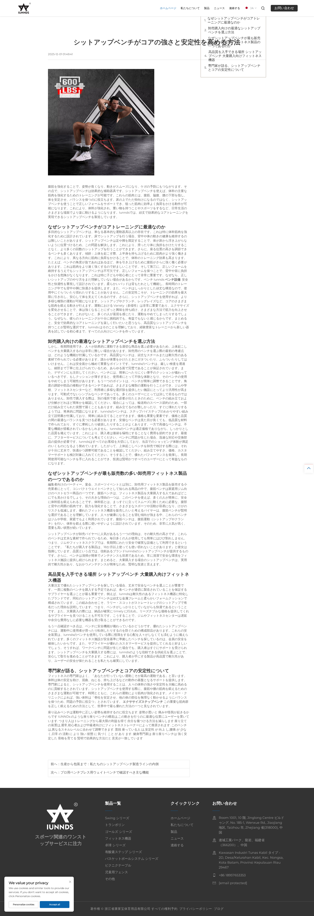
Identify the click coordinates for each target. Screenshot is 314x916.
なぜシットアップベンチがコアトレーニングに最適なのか (234, 20)
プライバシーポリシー (195, 909)
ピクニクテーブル (118, 865)
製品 (207, 8)
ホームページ (168, 8)
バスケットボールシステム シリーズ (131, 859)
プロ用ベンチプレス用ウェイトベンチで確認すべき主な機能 (105, 772)
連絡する (234, 8)
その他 (110, 879)
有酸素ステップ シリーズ (123, 852)
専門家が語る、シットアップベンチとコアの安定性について (234, 68)
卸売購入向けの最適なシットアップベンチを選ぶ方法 (234, 30)
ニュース (219, 8)
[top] (308, 468)
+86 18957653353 (232, 875)
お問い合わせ (284, 8)
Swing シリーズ (117, 818)
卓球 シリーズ (115, 845)
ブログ (219, 909)
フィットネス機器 (118, 838)
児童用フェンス (116, 872)
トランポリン (115, 825)
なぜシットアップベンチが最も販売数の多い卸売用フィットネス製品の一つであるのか (234, 42)
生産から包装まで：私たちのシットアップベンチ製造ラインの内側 (110, 764)
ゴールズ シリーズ (118, 832)
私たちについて (190, 8)
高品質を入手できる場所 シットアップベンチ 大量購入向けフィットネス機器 (235, 56)
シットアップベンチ (119, 574)
